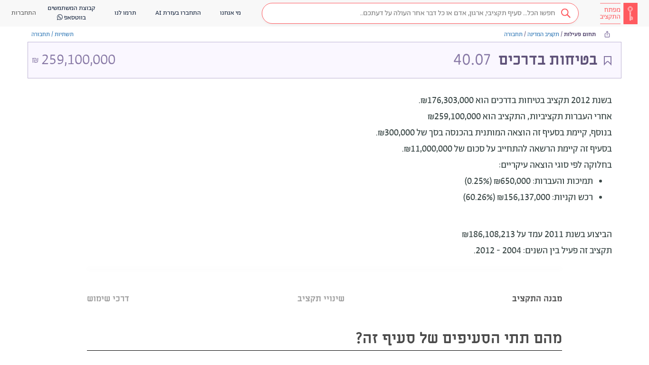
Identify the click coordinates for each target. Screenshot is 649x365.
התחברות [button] (23, 13)
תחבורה (513, 34)
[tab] (537, 287)
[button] (420, 13)
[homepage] (619, 13)
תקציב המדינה (543, 34)
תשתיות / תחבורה (52, 34)
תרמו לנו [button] (125, 13)
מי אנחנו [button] (230, 13)
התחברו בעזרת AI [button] (178, 13)
